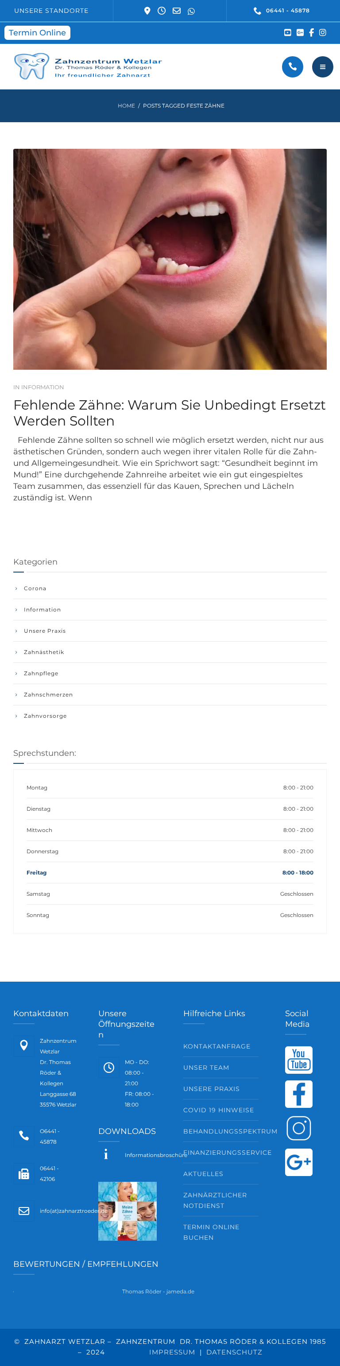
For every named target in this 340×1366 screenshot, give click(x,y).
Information (42, 387)
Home (126, 105)
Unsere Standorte (51, 11)
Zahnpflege (41, 673)
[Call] (292, 67)
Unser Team (206, 1068)
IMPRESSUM (172, 1352)
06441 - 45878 (288, 10)
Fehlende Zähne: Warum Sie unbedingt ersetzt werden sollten (169, 413)
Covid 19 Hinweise (218, 1110)
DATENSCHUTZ (234, 1352)
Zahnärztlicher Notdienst (215, 1200)
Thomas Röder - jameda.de (158, 1291)
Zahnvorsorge (45, 715)
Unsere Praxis (45, 630)
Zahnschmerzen (48, 694)
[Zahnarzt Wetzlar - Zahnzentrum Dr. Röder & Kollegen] (90, 67)
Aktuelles (203, 1174)
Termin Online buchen (211, 1232)
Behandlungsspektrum (221, 1131)
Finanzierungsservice (221, 1153)
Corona (35, 588)
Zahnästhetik (44, 652)
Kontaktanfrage (217, 1046)
